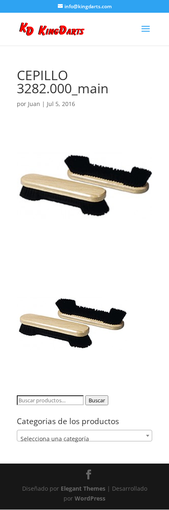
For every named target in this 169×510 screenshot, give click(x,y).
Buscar (97, 400)
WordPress (90, 498)
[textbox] (84, 439)
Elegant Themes (83, 488)
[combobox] (84, 435)
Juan (34, 104)
